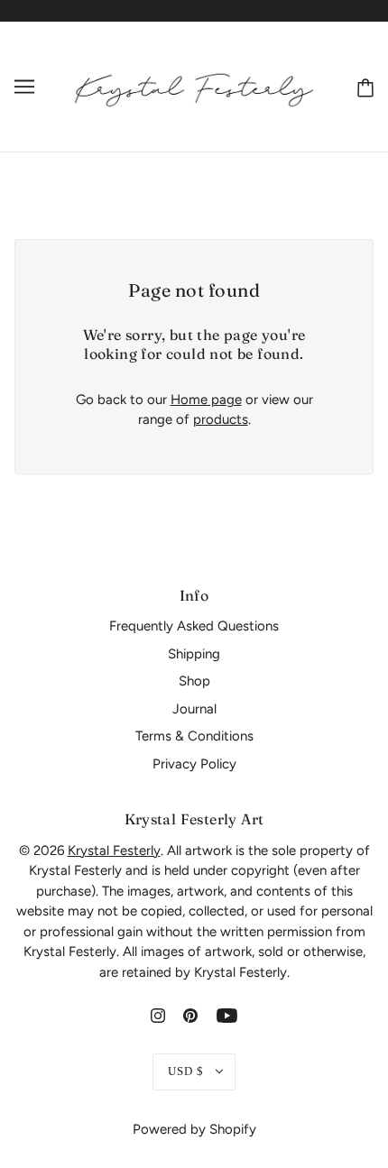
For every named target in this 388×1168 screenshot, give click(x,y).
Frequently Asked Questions (194, 626)
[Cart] (362, 86)
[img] (158, 1015)
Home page (206, 399)
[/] (194, 86)
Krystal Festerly (114, 850)
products (220, 419)
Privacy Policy (194, 764)
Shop (194, 681)
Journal (194, 709)
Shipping (194, 654)
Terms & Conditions (194, 736)
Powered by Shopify (194, 1129)
